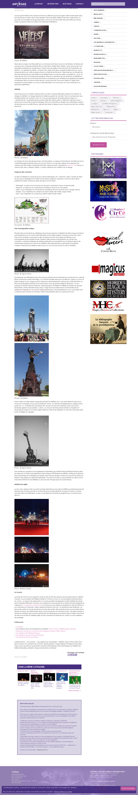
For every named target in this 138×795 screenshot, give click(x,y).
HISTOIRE (97, 38)
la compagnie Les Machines (32, 605)
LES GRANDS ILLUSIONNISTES (104, 42)
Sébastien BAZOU (42, 750)
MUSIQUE (24, 657)
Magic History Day (97, 106)
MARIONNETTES (99, 58)
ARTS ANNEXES (99, 10)
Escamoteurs (105, 97)
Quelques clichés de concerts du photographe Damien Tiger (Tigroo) (41, 631)
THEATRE (97, 82)
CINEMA (96, 22)
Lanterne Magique (116, 100)
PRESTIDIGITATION (100, 74)
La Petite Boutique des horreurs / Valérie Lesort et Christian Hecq (74, 671)
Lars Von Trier (71, 165)
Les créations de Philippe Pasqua (28, 633)
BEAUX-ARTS (98, 14)
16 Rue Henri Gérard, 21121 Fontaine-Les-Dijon (18, 775)
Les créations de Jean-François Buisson (30, 635)
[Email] (74, 655)
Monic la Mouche (55, 629)
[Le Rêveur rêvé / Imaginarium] (49, 674)
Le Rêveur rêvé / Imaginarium (48, 671)
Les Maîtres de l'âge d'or (110, 103)
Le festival (19, 627)
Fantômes (117, 97)
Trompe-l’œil (110, 112)
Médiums (107, 109)
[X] (76, 655)
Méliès (117, 109)
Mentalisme (95, 109)
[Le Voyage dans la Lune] (62, 674)
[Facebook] (69, 655)
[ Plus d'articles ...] (75, 690)
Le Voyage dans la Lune (61, 671)
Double (94, 97)
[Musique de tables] (23, 674)
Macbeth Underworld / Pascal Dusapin (35, 671)
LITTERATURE (98, 46)
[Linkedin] (71, 655)
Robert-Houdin (96, 112)
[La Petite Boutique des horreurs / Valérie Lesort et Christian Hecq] (75, 677)
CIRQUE (96, 26)
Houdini (94, 100)
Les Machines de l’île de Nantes (27, 637)
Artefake (19, 4)
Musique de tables (23, 671)
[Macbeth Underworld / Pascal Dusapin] (36, 676)
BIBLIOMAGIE (98, 18)
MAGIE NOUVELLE (100, 54)
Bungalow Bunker (69, 629)
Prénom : (93, 123)
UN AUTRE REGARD (100, 86)
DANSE (96, 34)
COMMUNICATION (100, 30)
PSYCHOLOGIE (99, 78)
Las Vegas (95, 103)
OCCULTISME (98, 66)
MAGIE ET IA (98, 50)
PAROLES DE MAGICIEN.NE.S (103, 70)
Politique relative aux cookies (63, 791)
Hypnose (103, 100)
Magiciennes (111, 106)
